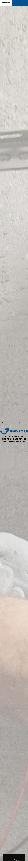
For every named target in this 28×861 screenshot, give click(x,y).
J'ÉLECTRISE (6, 3)
